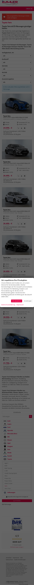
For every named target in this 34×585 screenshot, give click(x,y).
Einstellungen (28, 301)
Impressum (20, 305)
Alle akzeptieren (16, 301)
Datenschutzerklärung (8, 305)
